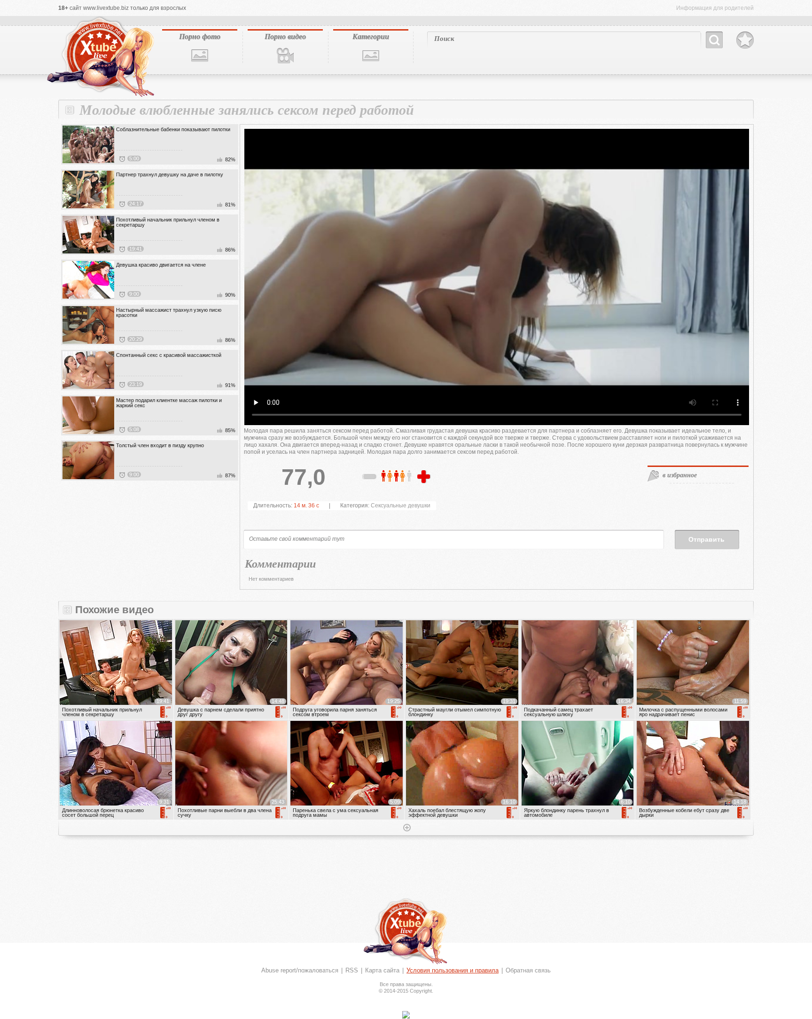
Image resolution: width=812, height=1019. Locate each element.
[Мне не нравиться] (369, 478)
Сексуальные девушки (400, 505)
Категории (370, 36)
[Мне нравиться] (424, 477)
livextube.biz (100, 57)
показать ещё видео (406, 829)
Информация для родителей (715, 8)
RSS (351, 970)
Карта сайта (382, 970)
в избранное (680, 475)
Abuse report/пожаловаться (299, 970)
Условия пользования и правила (452, 970)
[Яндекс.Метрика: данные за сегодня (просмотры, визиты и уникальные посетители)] (406, 1015)
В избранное (745, 40)
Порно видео (285, 36)
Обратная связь (528, 970)
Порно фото (199, 36)
